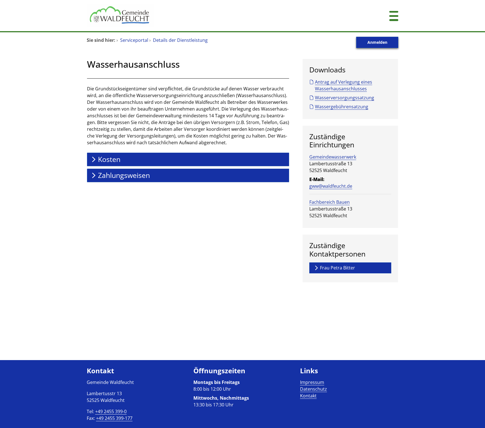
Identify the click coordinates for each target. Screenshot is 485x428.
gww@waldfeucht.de (330, 186)
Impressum (312, 382)
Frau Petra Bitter (337, 268)
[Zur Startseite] (216, 15)
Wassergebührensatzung (341, 107)
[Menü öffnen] (393, 15)
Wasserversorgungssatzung (344, 98)
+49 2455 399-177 (114, 418)
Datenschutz (313, 389)
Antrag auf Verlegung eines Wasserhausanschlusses (343, 85)
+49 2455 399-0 (111, 411)
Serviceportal (134, 40)
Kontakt (308, 396)
